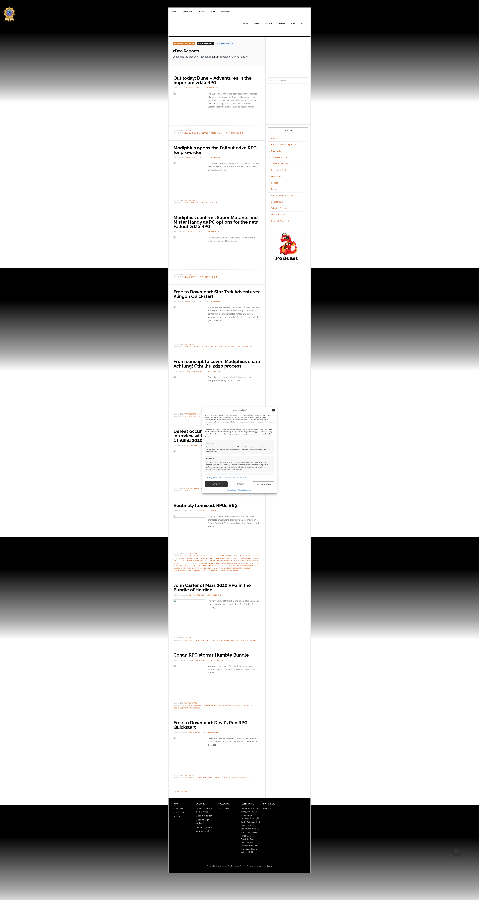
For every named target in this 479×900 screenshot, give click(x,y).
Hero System (189, 563)
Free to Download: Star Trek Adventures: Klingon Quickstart (217, 294)
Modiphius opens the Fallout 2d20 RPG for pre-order (215, 150)
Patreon (274, 183)
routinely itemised (231, 566)
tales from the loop (195, 568)
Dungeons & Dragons (249, 558)
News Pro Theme (230, 866)
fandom (185, 561)
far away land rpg (212, 561)
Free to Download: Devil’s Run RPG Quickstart (210, 725)
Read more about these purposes (234, 477)
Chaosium (227, 558)
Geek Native (190, 25)
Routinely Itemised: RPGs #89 (205, 505)
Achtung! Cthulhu (196, 416)
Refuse (240, 484)
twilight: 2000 (209, 568)
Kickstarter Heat (278, 170)
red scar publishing (229, 778)
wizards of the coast (194, 570)
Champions (218, 558)
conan (199, 705)
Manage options (264, 484)
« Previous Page (180, 792)
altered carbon (225, 556)
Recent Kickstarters (205, 827)
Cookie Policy (232, 490)
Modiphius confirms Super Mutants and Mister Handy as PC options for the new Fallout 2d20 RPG (216, 222)
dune (191, 133)
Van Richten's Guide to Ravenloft (237, 568)
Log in (269, 866)
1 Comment (213, 511)
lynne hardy (210, 563)
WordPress (261, 866)
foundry (224, 561)
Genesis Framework (248, 866)
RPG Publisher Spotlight (282, 195)
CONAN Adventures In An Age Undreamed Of (220, 705)
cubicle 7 (235, 558)
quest (214, 566)
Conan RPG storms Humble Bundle (211, 655)
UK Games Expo (278, 214)
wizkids (207, 570)
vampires (219, 568)
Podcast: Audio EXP (280, 221)
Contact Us (179, 808)
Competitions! (202, 831)
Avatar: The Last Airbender (249, 556)
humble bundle (245, 705)
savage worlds (244, 778)
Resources (276, 189)
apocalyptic (194, 778)
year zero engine (218, 570)
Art (185, 414)
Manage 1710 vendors (214, 477)
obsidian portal (186, 566)
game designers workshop (239, 561)
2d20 (186, 133)
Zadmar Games (232, 570)
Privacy (177, 816)
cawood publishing (182, 558)
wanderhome (179, 570)
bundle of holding (196, 640)
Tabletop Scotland (279, 208)
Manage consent (457, 852)
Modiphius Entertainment (232, 133)
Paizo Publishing (205, 566)
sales (254, 640)
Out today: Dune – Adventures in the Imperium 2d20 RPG (213, 80)
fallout (192, 203)
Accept (216, 484)
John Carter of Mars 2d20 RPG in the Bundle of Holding (212, 587)
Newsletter (276, 176)
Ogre (195, 566)
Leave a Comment (211, 88)
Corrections (179, 812)
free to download (196, 347)
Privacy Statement (244, 490)
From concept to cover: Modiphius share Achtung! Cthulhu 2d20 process (217, 364)
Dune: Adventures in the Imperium (207, 133)
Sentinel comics (246, 566)
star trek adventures (244, 347)
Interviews (188, 488)
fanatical (177, 561)
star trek (230, 347)
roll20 (220, 566)
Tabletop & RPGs (190, 131)
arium (235, 556)
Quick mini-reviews (204, 816)
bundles (208, 640)
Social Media (277, 202)
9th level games (195, 556)
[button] (273, 410)
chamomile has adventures (201, 558)
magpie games (222, 563)
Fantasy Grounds (196, 561)
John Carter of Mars (221, 640)
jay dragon (200, 563)
